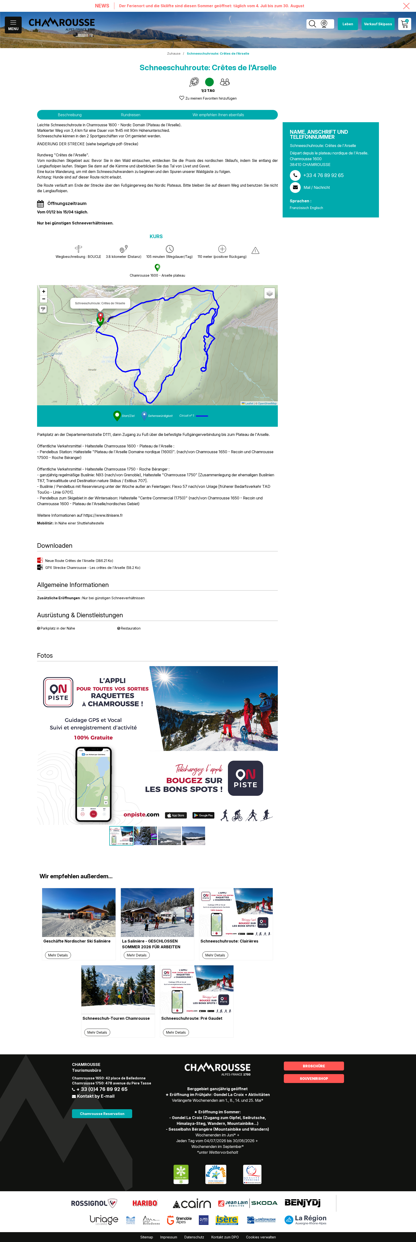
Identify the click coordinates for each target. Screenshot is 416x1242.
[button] (101, 317)
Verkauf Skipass (378, 24)
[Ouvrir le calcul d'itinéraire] (43, 309)
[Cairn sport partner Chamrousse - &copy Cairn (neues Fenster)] (192, 1202)
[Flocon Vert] (181, 1174)
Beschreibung (70, 114)
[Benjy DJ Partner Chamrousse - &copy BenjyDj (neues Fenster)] (302, 1202)
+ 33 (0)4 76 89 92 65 (102, 1089)
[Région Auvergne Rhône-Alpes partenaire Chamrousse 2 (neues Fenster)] (305, 1219)
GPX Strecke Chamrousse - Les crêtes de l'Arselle (93, 568)
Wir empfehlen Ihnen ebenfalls (218, 114)
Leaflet (249, 403)
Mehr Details (58, 955)
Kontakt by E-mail (96, 1096)
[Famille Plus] (215, 1174)
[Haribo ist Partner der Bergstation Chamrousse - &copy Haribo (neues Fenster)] (145, 1202)
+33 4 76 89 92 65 (323, 175)
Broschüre (314, 1066)
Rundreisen (130, 114)
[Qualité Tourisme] (252, 1174)
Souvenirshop (314, 1078)
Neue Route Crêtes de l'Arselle (79, 561)
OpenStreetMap (267, 403)
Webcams (324, 24)
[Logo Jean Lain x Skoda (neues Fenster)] (248, 1202)
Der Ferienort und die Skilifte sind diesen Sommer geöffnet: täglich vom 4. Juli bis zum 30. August (211, 6)
